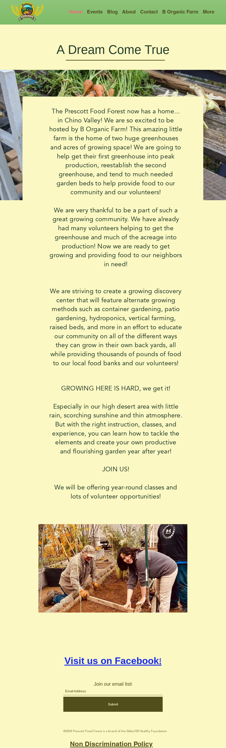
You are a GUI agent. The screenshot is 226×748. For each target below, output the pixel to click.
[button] (95, 11)
